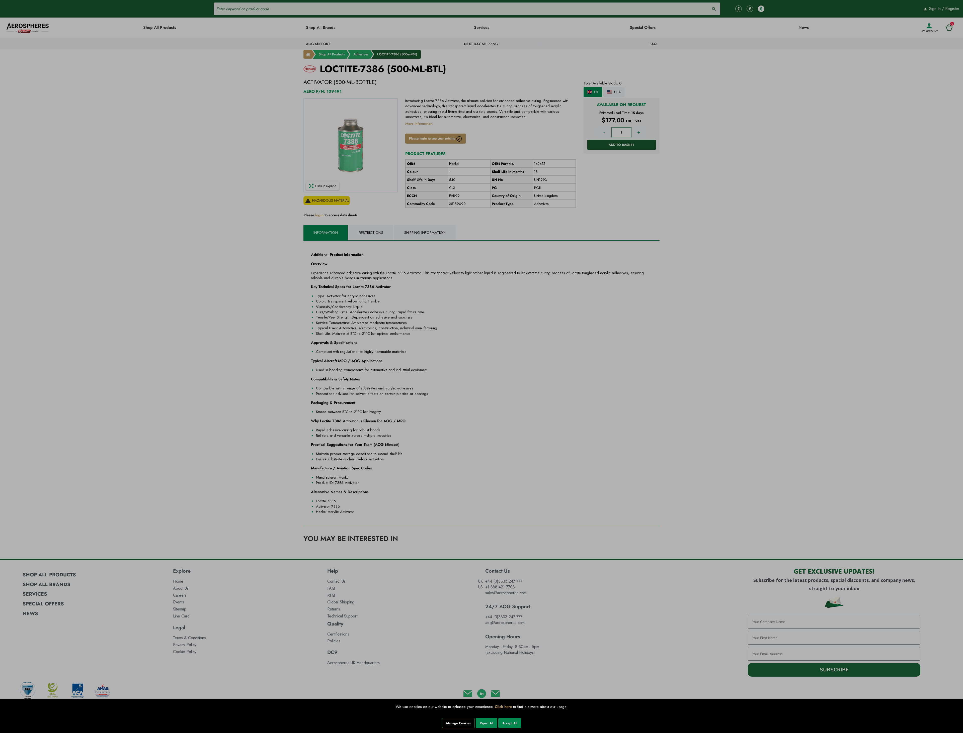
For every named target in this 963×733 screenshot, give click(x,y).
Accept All (509, 723)
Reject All (486, 723)
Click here (503, 706)
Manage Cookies (458, 723)
